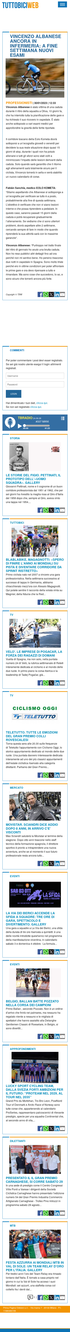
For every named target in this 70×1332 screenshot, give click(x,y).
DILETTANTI (17, 1141)
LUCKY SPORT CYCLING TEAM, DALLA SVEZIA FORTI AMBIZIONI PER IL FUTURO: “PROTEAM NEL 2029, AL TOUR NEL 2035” (34, 1091)
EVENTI (15, 876)
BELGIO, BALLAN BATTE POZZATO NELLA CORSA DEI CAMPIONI (32, 1003)
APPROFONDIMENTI (23, 1049)
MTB (13, 1225)
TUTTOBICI (17, 522)
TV (11, 615)
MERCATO (16, 787)
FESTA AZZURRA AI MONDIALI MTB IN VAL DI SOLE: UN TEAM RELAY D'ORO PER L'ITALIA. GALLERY (35, 1266)
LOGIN (13, 393)
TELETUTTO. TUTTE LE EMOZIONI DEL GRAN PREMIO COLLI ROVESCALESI (32, 736)
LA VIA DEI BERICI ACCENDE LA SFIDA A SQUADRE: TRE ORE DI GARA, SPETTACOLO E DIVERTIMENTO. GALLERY (30, 918)
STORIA (15, 438)
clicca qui (41, 403)
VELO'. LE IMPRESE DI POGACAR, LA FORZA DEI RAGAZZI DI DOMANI (34, 653)
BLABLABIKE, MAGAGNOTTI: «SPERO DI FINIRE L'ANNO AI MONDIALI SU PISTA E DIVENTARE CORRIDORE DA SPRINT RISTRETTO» (35, 565)
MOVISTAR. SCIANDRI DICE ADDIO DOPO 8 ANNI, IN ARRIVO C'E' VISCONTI (32, 828)
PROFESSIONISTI (19, 102)
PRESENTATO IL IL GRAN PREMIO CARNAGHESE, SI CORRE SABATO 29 (34, 1180)
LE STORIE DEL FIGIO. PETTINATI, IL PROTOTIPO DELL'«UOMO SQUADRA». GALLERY (33, 479)
